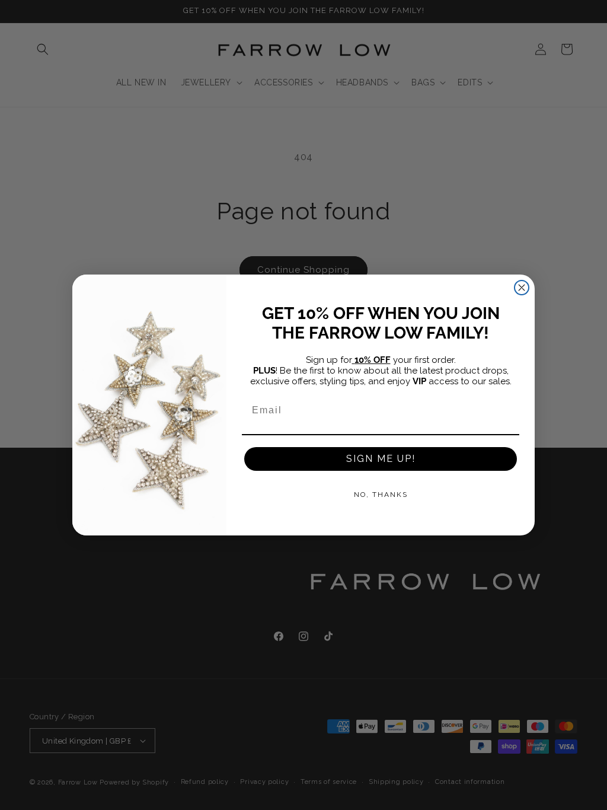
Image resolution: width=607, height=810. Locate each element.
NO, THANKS (381, 494)
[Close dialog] (522, 287)
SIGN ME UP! (381, 458)
